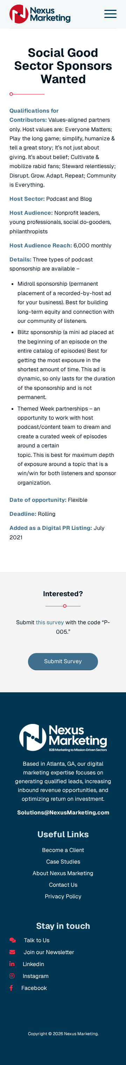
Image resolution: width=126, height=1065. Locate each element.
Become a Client (63, 850)
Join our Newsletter (48, 952)
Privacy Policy (63, 896)
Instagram (35, 976)
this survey (50, 622)
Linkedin (32, 964)
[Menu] (107, 14)
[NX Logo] (52, 14)
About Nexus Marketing (63, 873)
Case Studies (63, 861)
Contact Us (63, 884)
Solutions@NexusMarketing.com (63, 812)
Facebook (33, 988)
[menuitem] (107, 14)
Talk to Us (36, 940)
